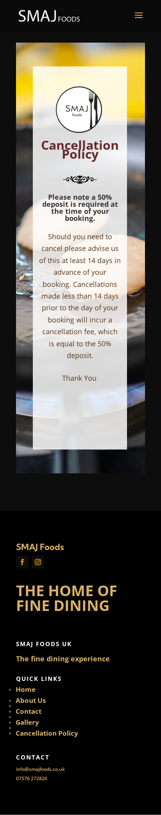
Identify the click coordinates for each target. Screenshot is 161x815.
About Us (31, 700)
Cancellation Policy (47, 733)
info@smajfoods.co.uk (40, 769)
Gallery (27, 722)
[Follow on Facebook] (22, 562)
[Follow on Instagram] (38, 562)
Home (26, 689)
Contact (28, 711)
